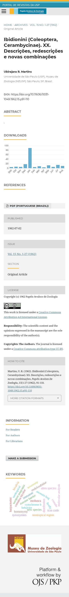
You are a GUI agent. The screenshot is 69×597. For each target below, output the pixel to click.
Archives (21, 24)
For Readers (13, 429)
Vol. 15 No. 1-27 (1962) (43, 24)
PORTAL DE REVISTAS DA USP (21, 5)
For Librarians (14, 441)
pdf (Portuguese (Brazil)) (29, 205)
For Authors (13, 435)
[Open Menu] (4, 11)
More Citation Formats (27, 398)
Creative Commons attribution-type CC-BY (38, 349)
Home (8, 24)
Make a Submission (22, 458)
